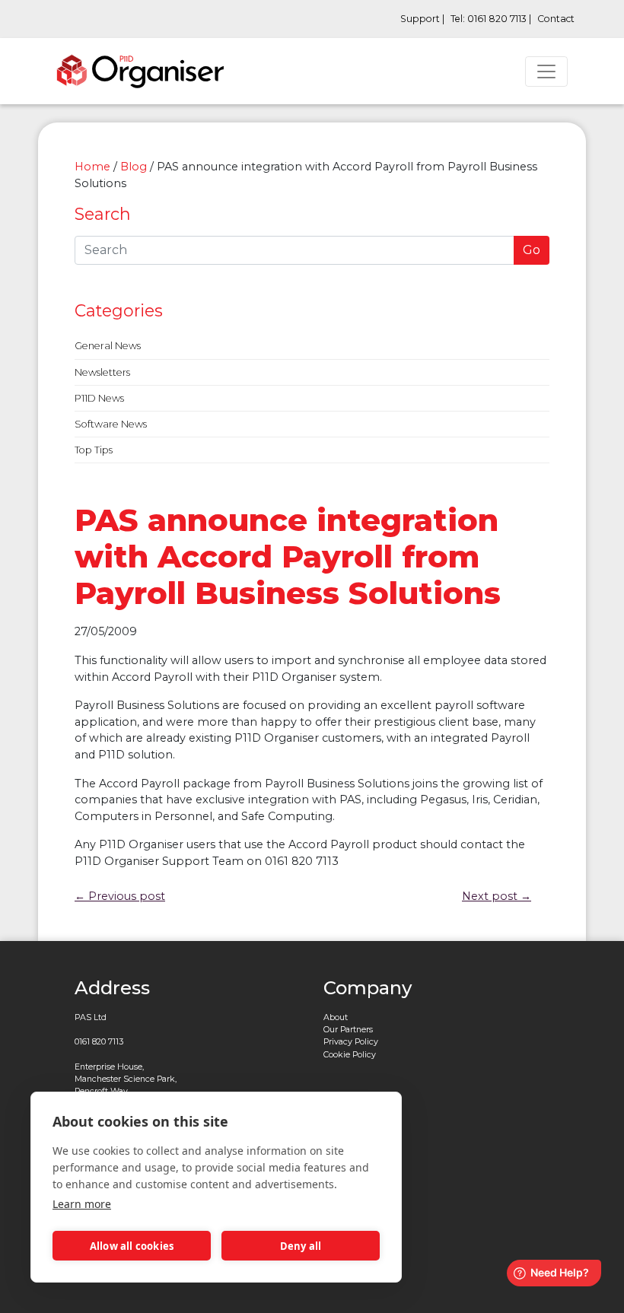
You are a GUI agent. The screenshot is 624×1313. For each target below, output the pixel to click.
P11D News (99, 398)
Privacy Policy (350, 1042)
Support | (422, 18)
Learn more (82, 1204)
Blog (133, 166)
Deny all (301, 1246)
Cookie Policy (349, 1055)
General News (108, 345)
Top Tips (94, 450)
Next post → (496, 896)
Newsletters (102, 372)
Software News (111, 424)
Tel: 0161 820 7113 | (490, 18)
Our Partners (348, 1030)
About (335, 1017)
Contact (556, 18)
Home (92, 166)
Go (531, 250)
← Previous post (120, 896)
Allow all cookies (132, 1246)
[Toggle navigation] (546, 71)
